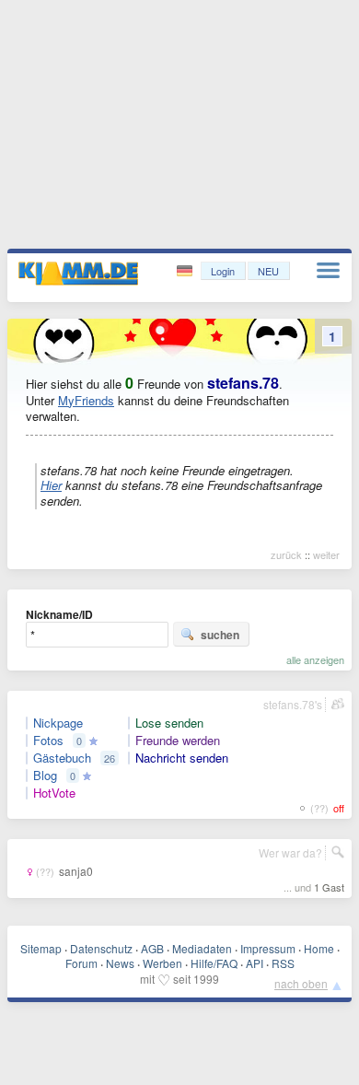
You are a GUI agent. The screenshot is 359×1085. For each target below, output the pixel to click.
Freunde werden (177, 740)
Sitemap (41, 948)
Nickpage (58, 723)
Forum (81, 963)
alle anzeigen (315, 659)
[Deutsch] (186, 271)
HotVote (54, 793)
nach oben (301, 983)
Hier (51, 485)
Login (223, 270)
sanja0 (76, 871)
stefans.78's (292, 704)
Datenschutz (101, 948)
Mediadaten (202, 948)
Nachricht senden (181, 758)
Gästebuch (62, 758)
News (120, 963)
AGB (152, 948)
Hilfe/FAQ (214, 963)
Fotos (48, 740)
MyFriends (86, 400)
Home (319, 948)
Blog (45, 775)
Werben (162, 963)
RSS (283, 963)
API (254, 963)
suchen (220, 634)
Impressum (267, 948)
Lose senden (169, 723)
